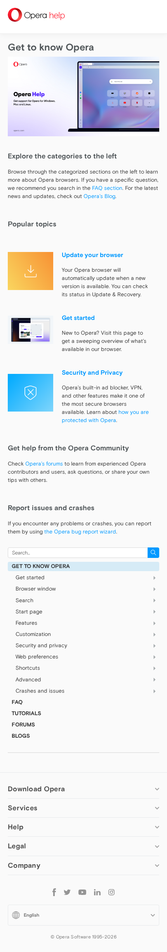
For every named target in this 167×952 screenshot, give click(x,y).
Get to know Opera (41, 566)
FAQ (17, 702)
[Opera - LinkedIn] (97, 892)
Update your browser (92, 254)
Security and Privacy (92, 372)
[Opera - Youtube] (82, 892)
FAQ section (107, 188)
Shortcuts (28, 668)
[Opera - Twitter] (67, 892)
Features (26, 623)
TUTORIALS (26, 713)
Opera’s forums (44, 463)
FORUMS (23, 724)
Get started (78, 317)
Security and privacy (41, 645)
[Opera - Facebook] (54, 892)
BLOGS (21, 736)
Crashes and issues (40, 691)
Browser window (36, 588)
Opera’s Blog (99, 196)
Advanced (28, 679)
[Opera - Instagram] (111, 892)
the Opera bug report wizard (80, 531)
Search (24, 600)
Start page (29, 611)
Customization (33, 634)
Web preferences (37, 656)
